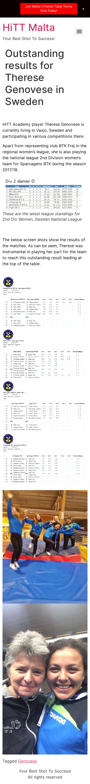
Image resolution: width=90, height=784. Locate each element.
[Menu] (79, 31)
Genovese (27, 761)
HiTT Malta (28, 27)
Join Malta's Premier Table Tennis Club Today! (48, 8)
